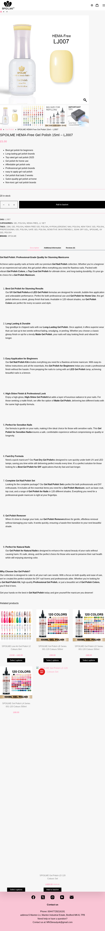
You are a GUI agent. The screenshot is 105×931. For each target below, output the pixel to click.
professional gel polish (13, 230)
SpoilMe (94, 230)
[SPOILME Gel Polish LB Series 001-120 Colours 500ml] (52, 625)
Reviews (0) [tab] (70, 248)
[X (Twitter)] (43, 897)
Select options (16, 660)
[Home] (1, 12)
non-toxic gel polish (92, 227)
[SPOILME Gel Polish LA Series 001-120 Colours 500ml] (16, 682)
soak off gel (81, 230)
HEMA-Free (32, 223)
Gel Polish (19, 223)
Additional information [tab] (52, 248)
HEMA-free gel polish (36, 227)
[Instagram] (52, 897)
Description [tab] (34, 248)
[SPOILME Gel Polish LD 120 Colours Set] (52, 768)
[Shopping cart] (97, 5)
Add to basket (62, 204)
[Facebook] (33, 897)
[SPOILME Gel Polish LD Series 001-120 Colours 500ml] (89, 625)
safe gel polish (37, 230)
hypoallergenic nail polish (64, 227)
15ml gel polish (14, 227)
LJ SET (42, 223)
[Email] (71, 897)
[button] (85, 61)
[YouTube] (62, 897)
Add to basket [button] (52, 889)
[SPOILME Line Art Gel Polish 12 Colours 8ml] (16, 625)
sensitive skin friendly (60, 230)
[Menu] (104, 5)
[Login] (92, 5)
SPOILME (12, 236)
